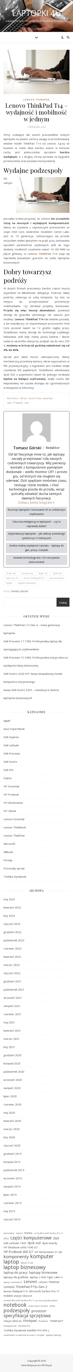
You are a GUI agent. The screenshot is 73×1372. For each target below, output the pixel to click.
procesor (38, 1311)
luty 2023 (9, 915)
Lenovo (30, 1281)
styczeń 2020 (12, 1145)
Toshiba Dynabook (15, 876)
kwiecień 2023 (12, 907)
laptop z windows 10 (13, 1282)
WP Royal (46, 1365)
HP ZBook (10, 811)
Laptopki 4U (36, 13)
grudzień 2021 (12, 981)
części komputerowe (31, 1238)
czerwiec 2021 (12, 1014)
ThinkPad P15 (24, 1326)
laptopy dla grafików (16, 1277)
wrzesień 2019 (13, 1178)
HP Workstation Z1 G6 (48, 1252)
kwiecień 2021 (12, 1030)
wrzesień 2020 (13, 1080)
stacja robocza (12, 1321)
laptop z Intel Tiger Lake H (46, 1277)
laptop (11, 1261)
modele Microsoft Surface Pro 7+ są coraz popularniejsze (30, 1300)
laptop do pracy (15, 1272)
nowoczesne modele (38, 1306)
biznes (28, 1233)
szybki (9, 582)
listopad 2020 (12, 1063)
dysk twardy (49, 1243)
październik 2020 (14, 1071)
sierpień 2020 (12, 1088)
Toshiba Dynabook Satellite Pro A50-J (26, 1330)
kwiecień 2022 (12, 956)
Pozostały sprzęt (14, 868)
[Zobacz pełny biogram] (53, 502)
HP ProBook (11, 794)
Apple (7, 720)
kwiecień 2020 (12, 1121)
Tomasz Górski (19, 591)
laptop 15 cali (27, 1263)
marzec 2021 (12, 1039)
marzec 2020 (12, 1129)
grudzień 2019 (12, 1153)
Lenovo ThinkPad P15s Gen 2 (25, 1287)
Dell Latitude (11, 745)
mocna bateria (56, 578)
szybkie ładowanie (27, 582)
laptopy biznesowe (43, 1272)
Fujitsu (8, 778)
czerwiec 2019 (12, 1203)
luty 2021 (9, 1047)
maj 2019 (9, 1211)
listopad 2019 (12, 1162)
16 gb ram (11, 573)
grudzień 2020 (12, 1055)
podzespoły (17, 1310)
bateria (19, 1233)
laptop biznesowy (25, 1267)
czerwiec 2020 (12, 1104)
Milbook (8, 852)
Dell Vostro (10, 761)
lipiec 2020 (10, 1096)
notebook (15, 1305)
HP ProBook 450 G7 (18, 1252)
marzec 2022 (12, 965)
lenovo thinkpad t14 (34, 578)
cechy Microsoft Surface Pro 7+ (48, 1233)
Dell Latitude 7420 (15, 1243)
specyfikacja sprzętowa (27, 1315)
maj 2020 (9, 1112)
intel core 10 (12, 578)
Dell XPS (9, 770)
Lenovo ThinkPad (36, 99)
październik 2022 (14, 940)
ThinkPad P (56, 1321)
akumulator (9, 1233)
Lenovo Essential (14, 819)
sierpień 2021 (12, 1006)
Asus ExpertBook (14, 729)
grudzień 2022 (12, 932)
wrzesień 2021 (13, 997)
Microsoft (9, 844)
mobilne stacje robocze (18, 1295)
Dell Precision (12, 753)
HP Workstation (13, 802)
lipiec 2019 (10, 1194)
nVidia (52, 1306)
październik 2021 (14, 989)
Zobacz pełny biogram (35, 502)
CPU (6, 1238)
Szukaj (63, 602)
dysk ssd (57, 573)
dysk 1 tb (42, 573)
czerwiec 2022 (12, 948)
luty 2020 (9, 1137)
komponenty (16, 1256)
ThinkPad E (43, 1321)
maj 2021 (9, 1022)
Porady (8, 860)
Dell (56, 1238)
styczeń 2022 (12, 973)
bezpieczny (27, 573)
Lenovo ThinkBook (15, 827)
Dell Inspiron (11, 737)
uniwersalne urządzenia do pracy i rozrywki (24, 1335)
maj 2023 (9, 899)
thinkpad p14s (10, 1326)
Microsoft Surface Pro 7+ (44, 1291)
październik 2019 (14, 1170)
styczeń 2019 (12, 1219)
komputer (42, 1256)
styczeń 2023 (12, 924)
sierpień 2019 (12, 1186)
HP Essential (11, 786)
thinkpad (30, 1320)
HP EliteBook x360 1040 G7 (21, 1247)
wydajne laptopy (53, 1335)
